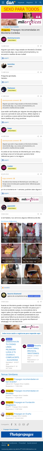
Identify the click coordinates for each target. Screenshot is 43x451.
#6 (41, 214)
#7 (41, 302)
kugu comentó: (8, 178)
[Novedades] (36, 2)
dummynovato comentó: (11, 100)
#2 (41, 72)
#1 (41, 46)
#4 (41, 136)
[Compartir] (38, 46)
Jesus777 (8, 407)
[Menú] (3, 2)
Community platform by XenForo (19, 449)
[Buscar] (40, 2)
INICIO (4, 445)
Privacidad (22, 443)
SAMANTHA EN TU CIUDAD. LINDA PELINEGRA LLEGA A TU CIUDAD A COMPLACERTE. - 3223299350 (12, 349)
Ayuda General (32, 443)
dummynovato (13, 38)
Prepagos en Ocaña (22, 414)
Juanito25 (8, 395)
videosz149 (9, 384)
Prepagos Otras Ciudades (21, 384)
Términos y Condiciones (9, 443)
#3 (41, 96)
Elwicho (8, 416)
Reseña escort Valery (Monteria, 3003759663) (34, 349)
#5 (41, 174)
